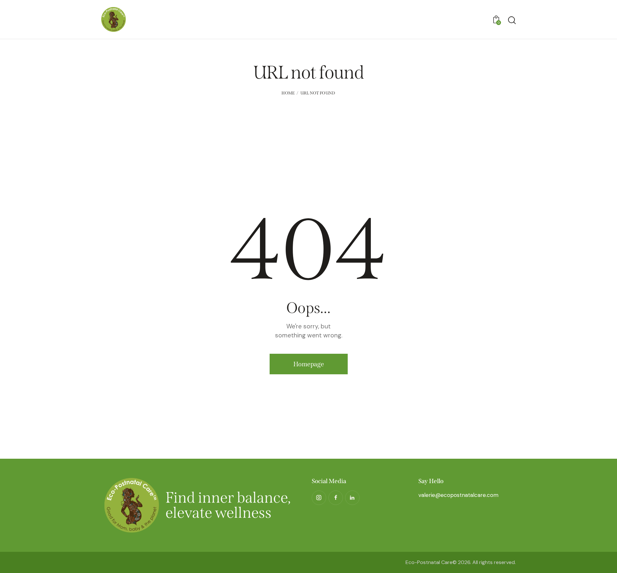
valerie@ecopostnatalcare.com (458, 495)
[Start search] (511, 20)
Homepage (308, 364)
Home (288, 93)
